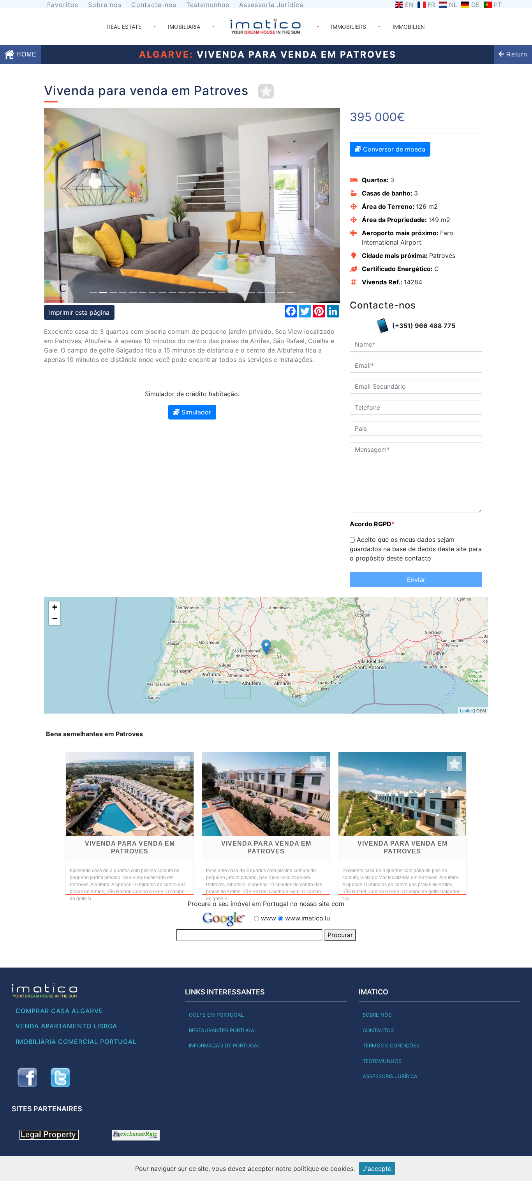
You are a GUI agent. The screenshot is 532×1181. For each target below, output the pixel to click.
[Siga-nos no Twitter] (60, 1077)
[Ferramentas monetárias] (136, 1135)
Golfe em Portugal (216, 1015)
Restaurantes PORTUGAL (223, 1030)
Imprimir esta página (79, 312)
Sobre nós (105, 5)
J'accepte (377, 1168)
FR (431, 5)
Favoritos (62, 5)
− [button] (54, 619)
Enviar (416, 579)
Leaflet (466, 710)
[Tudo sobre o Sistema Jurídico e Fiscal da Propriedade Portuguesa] (49, 1135)
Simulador (195, 412)
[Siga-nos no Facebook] (27, 1077)
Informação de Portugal (224, 1045)
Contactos (378, 1030)
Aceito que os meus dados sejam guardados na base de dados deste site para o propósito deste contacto (416, 549)
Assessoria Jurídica (271, 5)
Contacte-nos (153, 5)
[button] (66, 205)
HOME (25, 54)
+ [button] (54, 607)
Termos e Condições (391, 1045)
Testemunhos (207, 5)
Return (515, 54)
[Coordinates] (266, 647)
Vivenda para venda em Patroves (130, 847)
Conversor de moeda (393, 149)
